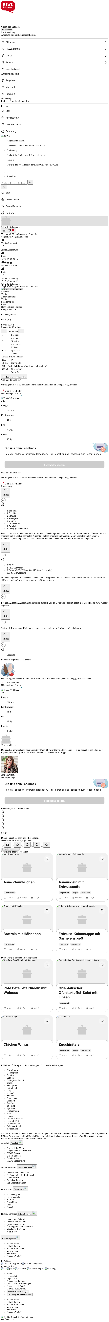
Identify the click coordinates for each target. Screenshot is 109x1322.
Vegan (15, 234)
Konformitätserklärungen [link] (18, 1291)
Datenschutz (12, 1276)
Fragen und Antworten (17, 1219)
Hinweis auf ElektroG (17, 1288)
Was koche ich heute (16, 1229)
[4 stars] (36, 845)
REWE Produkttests (16, 1161)
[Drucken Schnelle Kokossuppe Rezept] (4, 230)
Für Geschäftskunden (16, 1183)
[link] (57, 143)
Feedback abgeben (54, 465)
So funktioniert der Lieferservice (21, 1175)
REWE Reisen (13, 1243)
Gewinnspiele (13, 1158)
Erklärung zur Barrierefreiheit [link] (19, 1294)
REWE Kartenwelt (15, 1248)
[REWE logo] (5, 136)
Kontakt (10, 1207)
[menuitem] (54, 42)
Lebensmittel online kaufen (19, 1172)
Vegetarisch (6, 234)
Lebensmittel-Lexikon (17, 1221)
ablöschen (5, 580)
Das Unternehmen (15, 1197)
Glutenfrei (33, 234)
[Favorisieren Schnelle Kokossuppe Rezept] (11, 230)
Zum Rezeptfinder (13, 391)
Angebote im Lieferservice (19, 1150)
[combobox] (14, 183)
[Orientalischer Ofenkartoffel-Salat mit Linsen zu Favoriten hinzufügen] (102, 964)
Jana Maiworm (7, 775)
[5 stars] (46, 845)
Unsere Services (14, 1156)
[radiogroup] (54, 845)
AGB (9, 1273)
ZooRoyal (11, 1253)
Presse (9, 1204)
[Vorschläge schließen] (4, 187)
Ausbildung (12, 1202)
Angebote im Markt (15, 1148)
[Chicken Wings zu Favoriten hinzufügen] (47, 1021)
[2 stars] (17, 845)
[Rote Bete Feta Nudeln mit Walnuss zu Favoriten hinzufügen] (47, 964)
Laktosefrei (23, 234)
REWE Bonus (13, 1153)
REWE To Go (13, 1246)
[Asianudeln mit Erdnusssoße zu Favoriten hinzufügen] (102, 858)
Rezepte (17, 1065)
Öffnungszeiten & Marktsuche (20, 1226)
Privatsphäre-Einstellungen (19, 1283)
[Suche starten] (30, 182)
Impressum (12, 1278)
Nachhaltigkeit (13, 1194)
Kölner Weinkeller (15, 1256)
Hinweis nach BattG (16, 1286)
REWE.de (5, 1065)
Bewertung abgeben (10, 849)
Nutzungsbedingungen (17, 1281)
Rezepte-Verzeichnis (16, 1224)
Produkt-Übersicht (15, 1180)
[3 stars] (27, 845)
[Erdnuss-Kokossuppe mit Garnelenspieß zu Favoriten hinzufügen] (102, 910)
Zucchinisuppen (32, 1065)
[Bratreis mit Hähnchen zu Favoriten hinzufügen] (47, 910)
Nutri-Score (12, 1231)
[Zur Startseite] (10, 17)
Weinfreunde (12, 1251)
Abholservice (13, 1177)
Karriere (10, 1199)
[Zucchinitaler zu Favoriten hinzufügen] (102, 1021)
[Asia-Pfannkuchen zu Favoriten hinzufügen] (47, 858)
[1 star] (7, 845)
